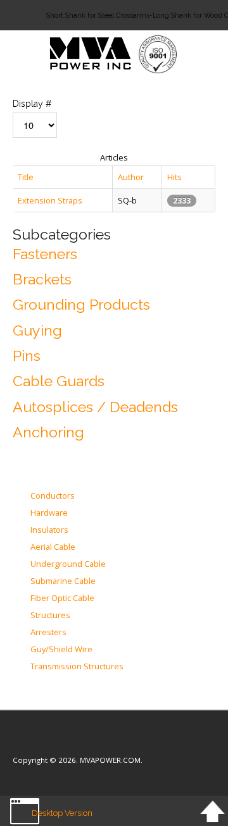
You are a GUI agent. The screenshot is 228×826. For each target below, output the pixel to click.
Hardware (49, 513)
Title (26, 177)
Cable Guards (58, 380)
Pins (27, 355)
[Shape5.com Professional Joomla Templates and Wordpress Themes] (39, 741)
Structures (50, 615)
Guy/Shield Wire (61, 650)
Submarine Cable (63, 581)
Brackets (42, 279)
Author (131, 177)
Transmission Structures (77, 667)
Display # (32, 104)
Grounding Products (81, 304)
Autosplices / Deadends (95, 406)
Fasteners (45, 253)
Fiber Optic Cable (62, 598)
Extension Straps (50, 200)
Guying (37, 330)
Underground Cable (68, 564)
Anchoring (48, 431)
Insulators (49, 530)
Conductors (52, 496)
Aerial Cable (52, 547)
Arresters (48, 633)
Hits (174, 177)
